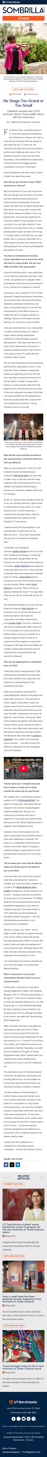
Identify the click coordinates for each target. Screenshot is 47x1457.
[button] (23, 18)
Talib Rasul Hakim (21, 475)
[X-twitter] (19, 1419)
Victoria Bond (25, 577)
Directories (23, 1426)
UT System (29, 1440)
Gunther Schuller (19, 551)
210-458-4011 (29, 1412)
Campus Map (13, 1426)
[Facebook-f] (14, 1419)
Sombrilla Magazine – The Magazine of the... (22, 1452)
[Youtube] (24, 1419)
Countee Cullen (14, 623)
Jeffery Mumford (21, 566)
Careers (5, 1426)
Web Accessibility (37, 1437)
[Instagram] (34, 1419)
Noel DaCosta (28, 608)
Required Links (19, 1440)
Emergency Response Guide (13, 1437)
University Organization (36, 1426)
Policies (27, 1437)
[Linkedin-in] (29, 1419)
